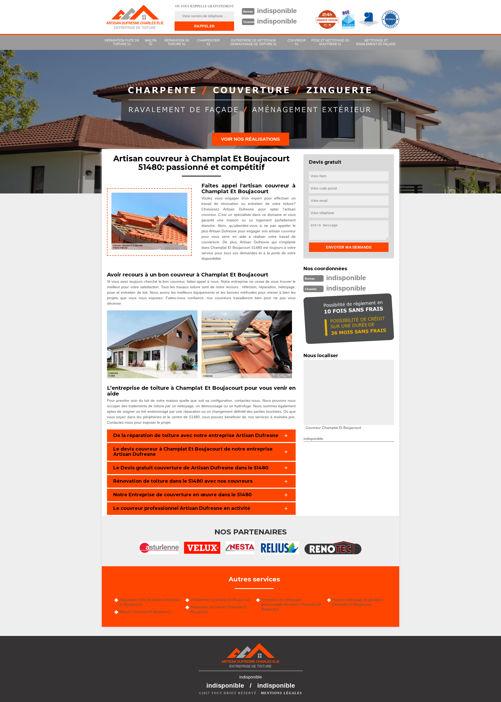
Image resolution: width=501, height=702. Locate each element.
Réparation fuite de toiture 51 (122, 42)
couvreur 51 (297, 42)
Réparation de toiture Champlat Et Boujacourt (218, 609)
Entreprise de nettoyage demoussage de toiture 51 (253, 42)
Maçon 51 (151, 42)
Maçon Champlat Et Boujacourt (145, 612)
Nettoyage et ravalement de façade (376, 42)
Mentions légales (281, 693)
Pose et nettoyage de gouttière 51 (330, 42)
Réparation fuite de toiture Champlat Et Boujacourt (150, 602)
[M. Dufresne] (135, 17)
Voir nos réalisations (250, 139)
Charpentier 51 (208, 42)
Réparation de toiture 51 (176, 42)
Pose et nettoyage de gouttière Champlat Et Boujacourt (357, 602)
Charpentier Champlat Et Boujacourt (220, 600)
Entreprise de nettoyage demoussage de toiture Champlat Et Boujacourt (291, 604)
